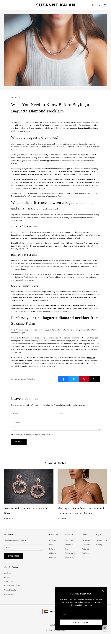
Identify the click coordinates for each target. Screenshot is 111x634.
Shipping (52, 553)
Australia (7, 573)
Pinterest (85, 549)
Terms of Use (101, 540)
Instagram (86, 540)
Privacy (99, 545)
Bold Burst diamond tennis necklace (28, 338)
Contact (52, 540)
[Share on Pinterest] (84, 379)
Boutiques (69, 545)
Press (67, 549)
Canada (7, 577)
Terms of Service (75, 405)
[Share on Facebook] (63, 379)
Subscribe (13, 556)
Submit (19, 442)
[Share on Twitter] (74, 379)
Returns (52, 549)
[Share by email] (95, 379)
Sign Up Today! (81, 622)
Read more (8, 519)
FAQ (51, 545)
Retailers (52, 557)
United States (9, 594)
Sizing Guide (70, 553)
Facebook (86, 545)
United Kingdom (10, 590)
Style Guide (69, 557)
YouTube (85, 553)
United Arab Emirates (13, 586)
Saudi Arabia (9, 582)
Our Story (69, 540)
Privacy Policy (59, 405)
